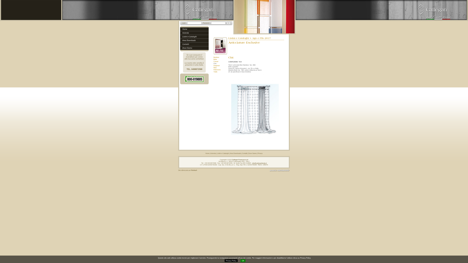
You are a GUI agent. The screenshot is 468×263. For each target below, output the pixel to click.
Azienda (213, 153)
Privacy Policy (231, 261)
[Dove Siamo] (195, 48)
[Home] (195, 29)
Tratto (215, 72)
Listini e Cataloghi (223, 153)
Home (207, 153)
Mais (215, 68)
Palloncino (217, 70)
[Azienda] (195, 33)
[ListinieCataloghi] (195, 37)
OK (243, 261)
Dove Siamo (252, 153)
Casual (216, 61)
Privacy (260, 153)
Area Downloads (235, 153)
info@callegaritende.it (259, 163)
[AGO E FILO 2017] (220, 54)
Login (184, 23)
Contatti (244, 153)
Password (206, 23)
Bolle (215, 59)
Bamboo (216, 57)
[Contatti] (195, 44)
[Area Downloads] (195, 41)
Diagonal (217, 65)
